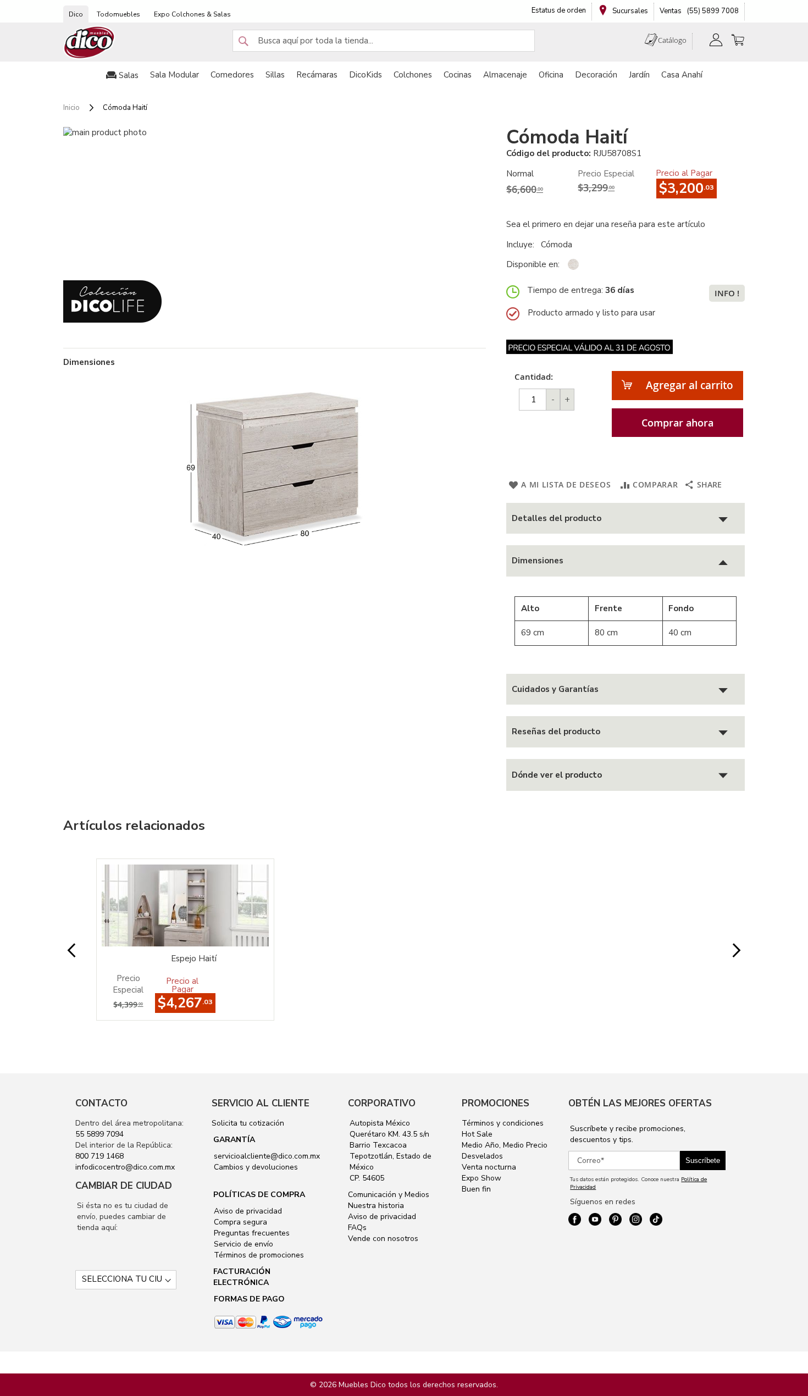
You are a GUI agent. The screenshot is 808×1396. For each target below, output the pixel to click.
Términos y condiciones (503, 1123)
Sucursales (629, 11)
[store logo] (89, 42)
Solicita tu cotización (248, 1123)
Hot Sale (477, 1134)
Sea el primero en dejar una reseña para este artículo (605, 224)
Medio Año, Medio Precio (504, 1145)
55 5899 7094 (99, 1134)
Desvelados (482, 1156)
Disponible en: (533, 264)
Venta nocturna (489, 1167)
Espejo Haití (194, 958)
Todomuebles (118, 14)
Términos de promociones (258, 1255)
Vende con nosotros (383, 1238)
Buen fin (476, 1189)
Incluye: (522, 244)
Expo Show (481, 1178)
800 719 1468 (99, 1156)
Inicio (71, 108)
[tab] (625, 518)
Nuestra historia (376, 1205)
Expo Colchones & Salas (192, 14)
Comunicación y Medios (388, 1194)
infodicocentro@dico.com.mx (125, 1167)
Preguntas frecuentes (251, 1233)
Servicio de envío (242, 1244)
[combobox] (384, 41)
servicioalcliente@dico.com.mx (267, 1156)
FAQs (357, 1227)
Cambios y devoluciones (255, 1167)
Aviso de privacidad (247, 1211)
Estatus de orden (559, 10)
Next (728, 950)
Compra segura (239, 1222)
